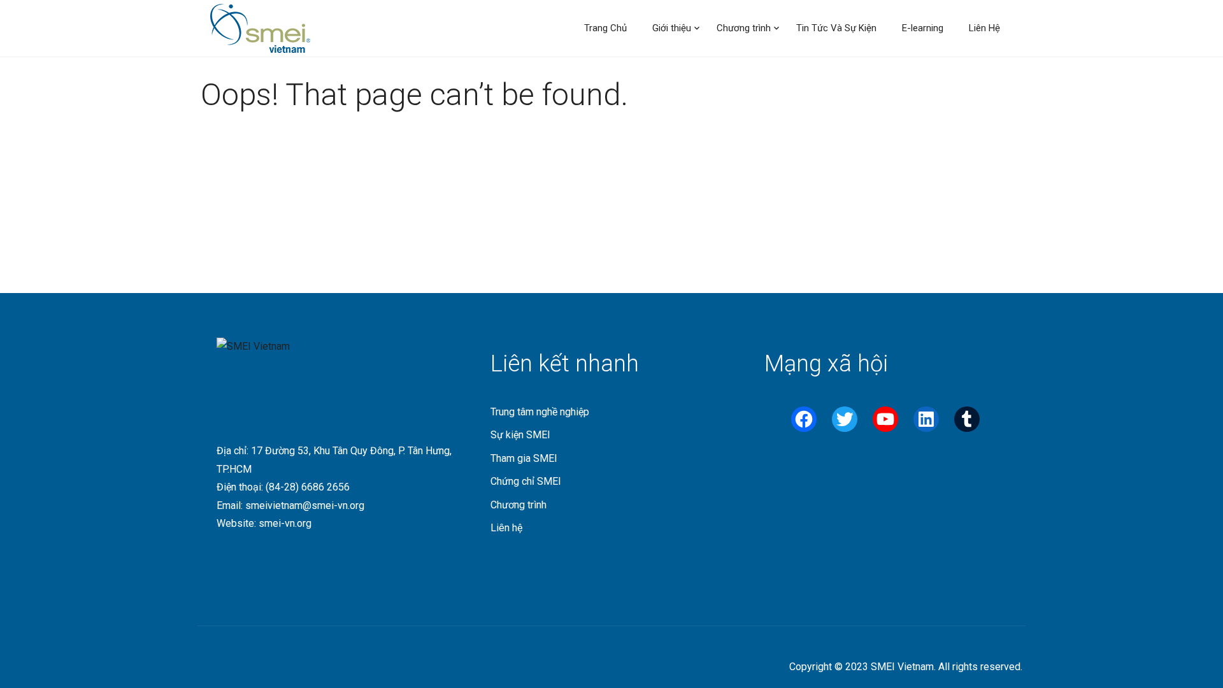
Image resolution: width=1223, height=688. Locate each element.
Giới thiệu (671, 28)
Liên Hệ (984, 28)
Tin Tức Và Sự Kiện (836, 28)
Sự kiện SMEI (520, 435)
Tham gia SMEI (523, 458)
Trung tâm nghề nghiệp (539, 412)
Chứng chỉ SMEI (525, 481)
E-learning (922, 28)
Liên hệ (506, 528)
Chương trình (744, 28)
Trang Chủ (605, 28)
